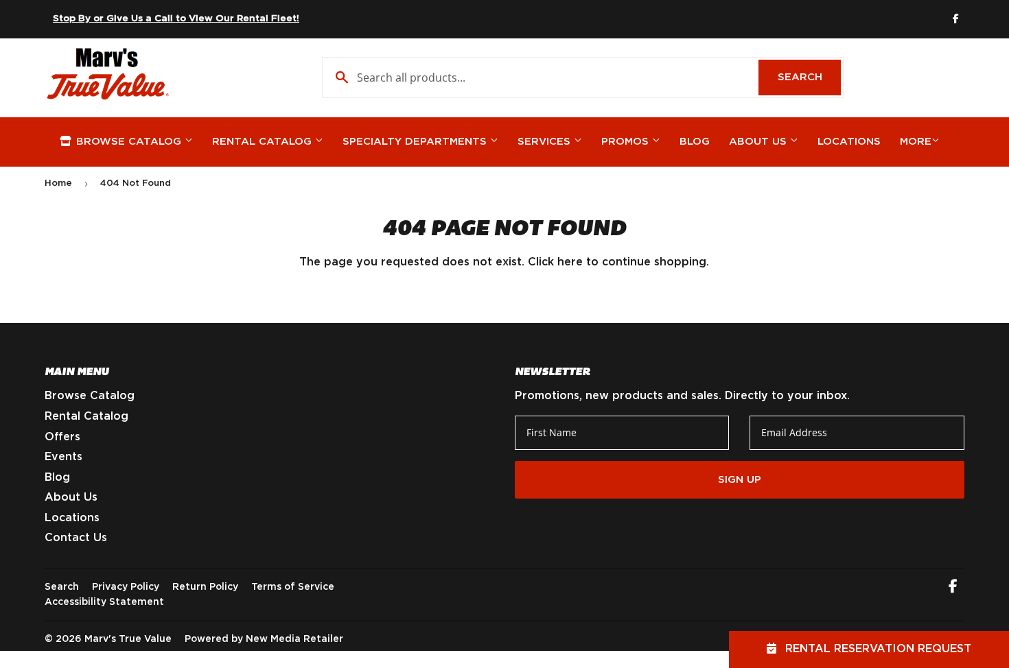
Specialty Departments (416, 141)
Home (58, 183)
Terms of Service (292, 587)
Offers (62, 436)
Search (809, 77)
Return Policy (205, 587)
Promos (626, 141)
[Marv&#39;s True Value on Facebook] (953, 587)
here (570, 262)
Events (63, 456)
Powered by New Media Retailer (264, 639)
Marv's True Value (128, 639)
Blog (695, 141)
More (915, 141)
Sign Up (739, 480)
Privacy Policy (125, 587)
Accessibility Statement (104, 602)
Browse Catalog (129, 141)
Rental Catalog (263, 141)
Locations (849, 141)
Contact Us (76, 537)
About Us (759, 141)
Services (546, 141)
